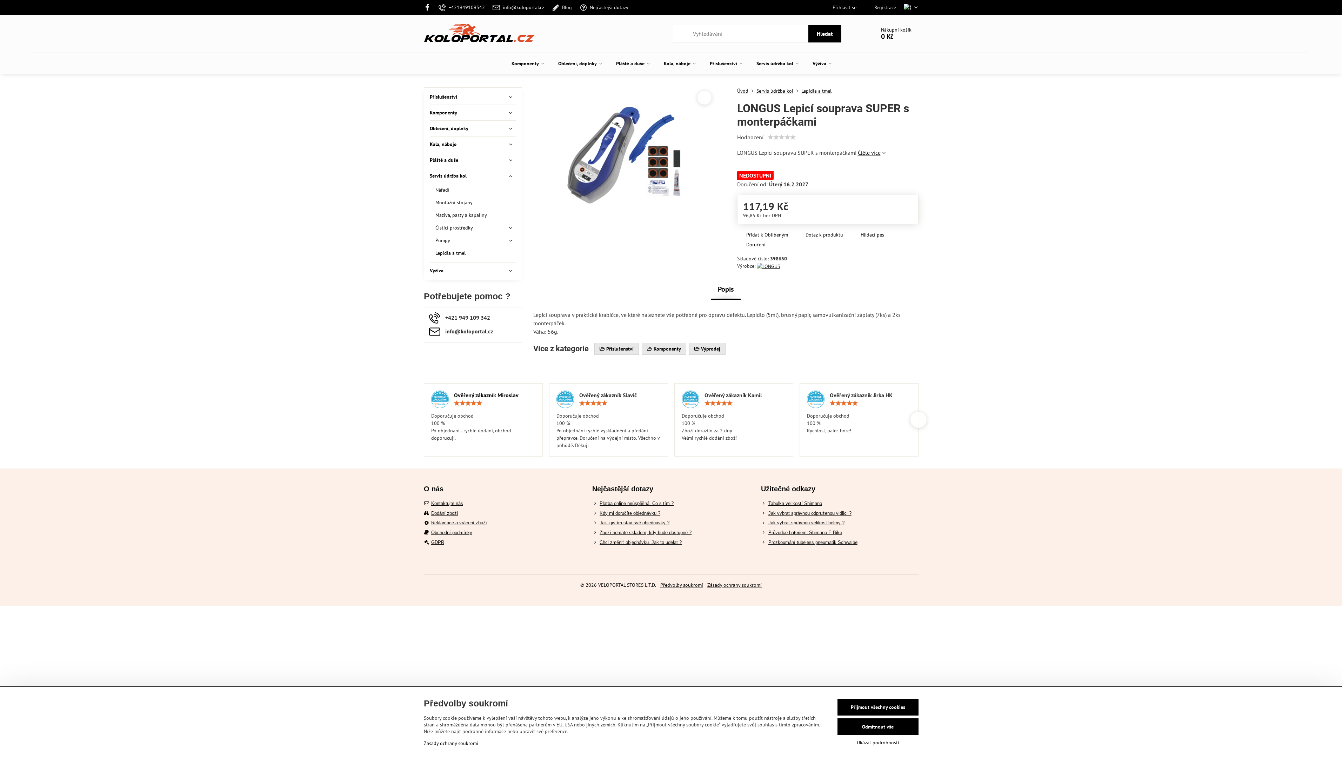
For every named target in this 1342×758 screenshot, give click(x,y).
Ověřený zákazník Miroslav (486, 395)
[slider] (782, 137)
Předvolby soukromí (681, 585)
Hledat (825, 33)
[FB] (429, 7)
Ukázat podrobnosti (878, 742)
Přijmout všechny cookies (878, 707)
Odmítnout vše (878, 727)
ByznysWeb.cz (694, 595)
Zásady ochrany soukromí (734, 585)
